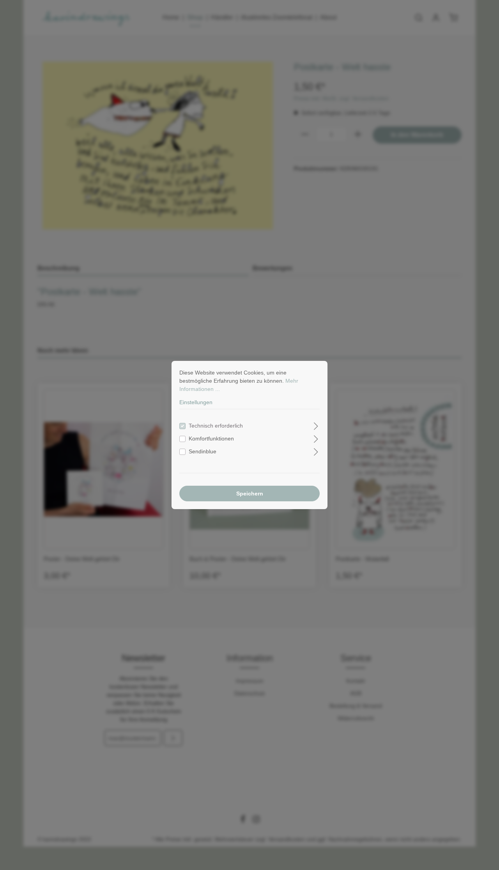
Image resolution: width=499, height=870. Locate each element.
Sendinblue (202, 451)
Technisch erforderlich (216, 426)
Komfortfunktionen (211, 438)
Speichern (249, 493)
